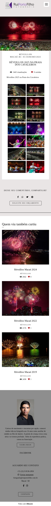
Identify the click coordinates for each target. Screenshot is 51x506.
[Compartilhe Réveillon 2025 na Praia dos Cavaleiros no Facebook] (18, 197)
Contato (25, 494)
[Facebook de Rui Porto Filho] (23, 486)
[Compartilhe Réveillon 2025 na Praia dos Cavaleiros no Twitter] (27, 197)
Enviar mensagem (26, 475)
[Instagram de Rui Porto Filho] (27, 486)
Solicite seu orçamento (25, 203)
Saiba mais (25, 445)
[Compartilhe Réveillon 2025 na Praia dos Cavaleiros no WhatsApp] (23, 197)
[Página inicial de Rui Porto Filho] (19, 5)
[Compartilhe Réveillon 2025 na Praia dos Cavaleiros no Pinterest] (32, 197)
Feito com (25, 504)
